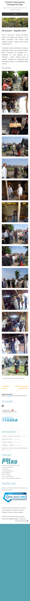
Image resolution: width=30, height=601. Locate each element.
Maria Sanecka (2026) (7, 439)
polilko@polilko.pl (9, 471)
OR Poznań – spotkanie (7, 442)
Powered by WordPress (21, 521)
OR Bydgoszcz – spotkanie (8, 445)
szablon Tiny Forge (13, 518)
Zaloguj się (22, 518)
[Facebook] (3, 406)
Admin (22, 378)
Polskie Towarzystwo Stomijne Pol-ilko (15, 3)
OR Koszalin (9, 378)
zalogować (10, 395)
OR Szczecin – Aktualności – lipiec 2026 (11, 436)
